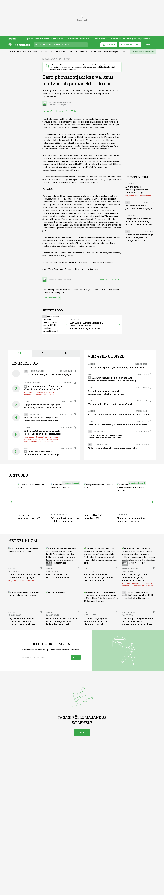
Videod (89, 51)
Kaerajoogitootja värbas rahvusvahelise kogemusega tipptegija (119, 414)
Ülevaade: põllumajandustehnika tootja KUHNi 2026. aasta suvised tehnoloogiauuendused (86, 325)
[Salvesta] (74, 371)
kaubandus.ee (73, 39)
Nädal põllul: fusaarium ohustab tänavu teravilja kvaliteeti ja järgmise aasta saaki (62, 621)
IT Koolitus (122, 515)
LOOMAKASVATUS (49, 59)
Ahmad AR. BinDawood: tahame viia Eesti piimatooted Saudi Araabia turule (99, 577)
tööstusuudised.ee (42, 39)
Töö (72, 51)
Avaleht (11, 51)
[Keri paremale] (119, 324)
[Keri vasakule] (66, 324)
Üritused (98, 51)
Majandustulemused (33, 383)
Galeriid (43, 51)
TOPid (51, 51)
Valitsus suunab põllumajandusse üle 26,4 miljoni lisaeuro (116, 367)
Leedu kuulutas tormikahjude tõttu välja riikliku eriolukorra (117, 424)
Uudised (27, 401)
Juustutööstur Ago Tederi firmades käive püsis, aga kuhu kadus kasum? (134, 577)
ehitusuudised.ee (101, 39)
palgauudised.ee (144, 39)
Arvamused (32, 51)
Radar (122, 51)
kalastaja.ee (131, 39)
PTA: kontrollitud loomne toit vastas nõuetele (110, 404)
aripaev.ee (29, 39)
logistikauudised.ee (58, 39)
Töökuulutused (36, 371)
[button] (45, 657)
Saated (27, 448)
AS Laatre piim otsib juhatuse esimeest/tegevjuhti (48, 374)
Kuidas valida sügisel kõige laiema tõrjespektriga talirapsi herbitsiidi (139, 237)
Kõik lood (21, 51)
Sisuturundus (62, 51)
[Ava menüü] (20, 38)
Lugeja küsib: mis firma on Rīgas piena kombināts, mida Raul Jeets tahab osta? (139, 221)
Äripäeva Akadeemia (59, 515)
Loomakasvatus (49, 298)
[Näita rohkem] (153, 38)
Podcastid (80, 51)
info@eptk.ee (114, 253)
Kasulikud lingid (111, 51)
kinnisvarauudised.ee (117, 39)
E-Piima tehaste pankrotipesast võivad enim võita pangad (136, 189)
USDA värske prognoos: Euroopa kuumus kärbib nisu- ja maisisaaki (95, 621)
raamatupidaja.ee (86, 39)
